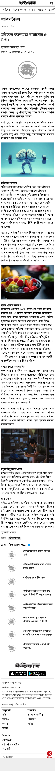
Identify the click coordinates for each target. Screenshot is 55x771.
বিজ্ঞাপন (6, 735)
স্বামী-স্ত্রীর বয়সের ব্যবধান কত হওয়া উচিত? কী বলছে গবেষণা (37, 592)
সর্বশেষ (6, 9)
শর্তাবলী (6, 749)
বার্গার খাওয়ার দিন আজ (34, 577)
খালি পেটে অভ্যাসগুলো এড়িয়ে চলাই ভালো (37, 566)
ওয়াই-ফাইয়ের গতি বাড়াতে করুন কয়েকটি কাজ (38, 606)
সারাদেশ (42, 9)
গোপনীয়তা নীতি (10, 744)
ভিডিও (5, 719)
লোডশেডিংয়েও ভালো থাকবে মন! (36, 552)
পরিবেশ (32, 719)
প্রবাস (5, 723)
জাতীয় (32, 9)
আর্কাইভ (32, 710)
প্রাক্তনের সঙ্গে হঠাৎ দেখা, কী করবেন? (36, 646)
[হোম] (2, 26)
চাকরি (5, 728)
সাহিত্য (31, 723)
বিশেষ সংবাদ (19, 9)
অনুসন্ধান (6, 710)
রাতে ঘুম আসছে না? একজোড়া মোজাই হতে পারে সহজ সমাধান (37, 632)
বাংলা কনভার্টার (35, 715)
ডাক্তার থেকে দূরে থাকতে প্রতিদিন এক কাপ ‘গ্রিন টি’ (35, 619)
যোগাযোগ (7, 740)
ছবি (4, 715)
